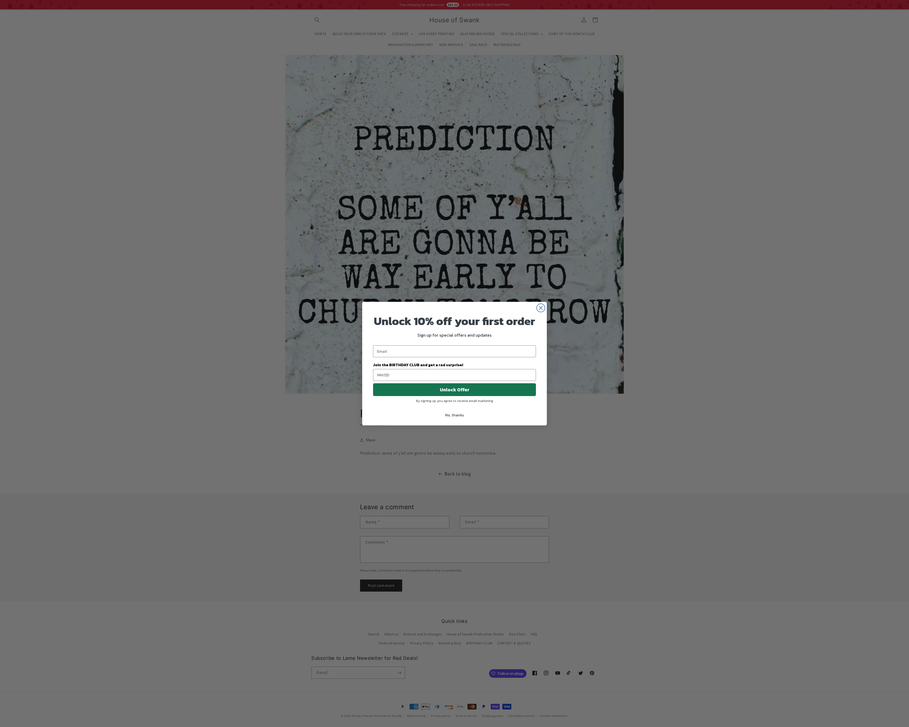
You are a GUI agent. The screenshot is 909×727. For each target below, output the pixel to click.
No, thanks (454, 415)
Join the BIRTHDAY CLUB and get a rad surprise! (418, 365)
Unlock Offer (454, 389)
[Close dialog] (541, 308)
